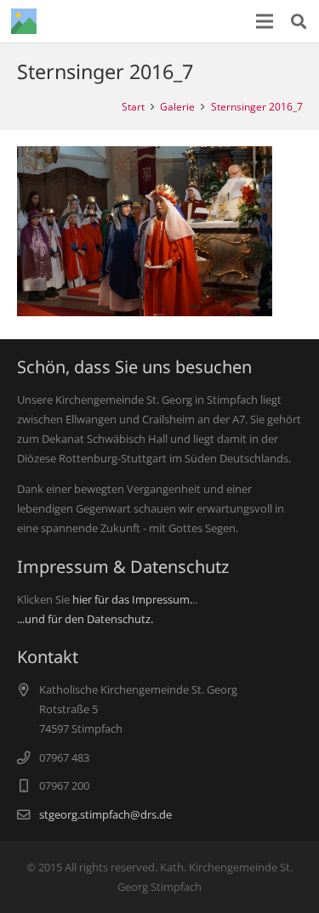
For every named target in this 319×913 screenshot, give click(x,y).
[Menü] (265, 21)
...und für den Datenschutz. (85, 619)
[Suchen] (299, 21)
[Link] (24, 21)
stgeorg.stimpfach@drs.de (105, 814)
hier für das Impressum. (132, 599)
